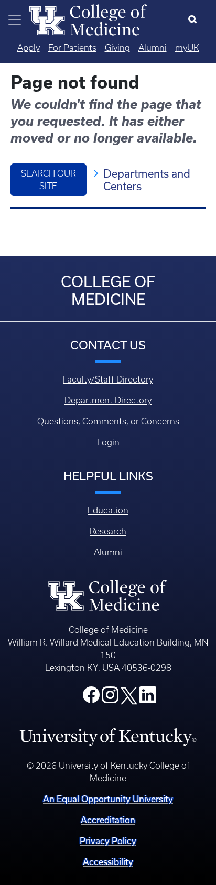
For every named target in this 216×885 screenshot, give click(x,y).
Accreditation (108, 820)
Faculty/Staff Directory (108, 379)
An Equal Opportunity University (108, 799)
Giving (117, 47)
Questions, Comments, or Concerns (108, 421)
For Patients (72, 47)
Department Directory (108, 400)
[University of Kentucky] (108, 736)
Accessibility (108, 862)
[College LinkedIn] (147, 698)
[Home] (88, 19)
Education (108, 510)
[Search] (195, 20)
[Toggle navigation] (14, 19)
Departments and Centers (146, 179)
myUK (187, 47)
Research (108, 531)
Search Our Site (48, 180)
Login (108, 442)
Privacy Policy (108, 841)
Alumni (152, 47)
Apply (28, 47)
